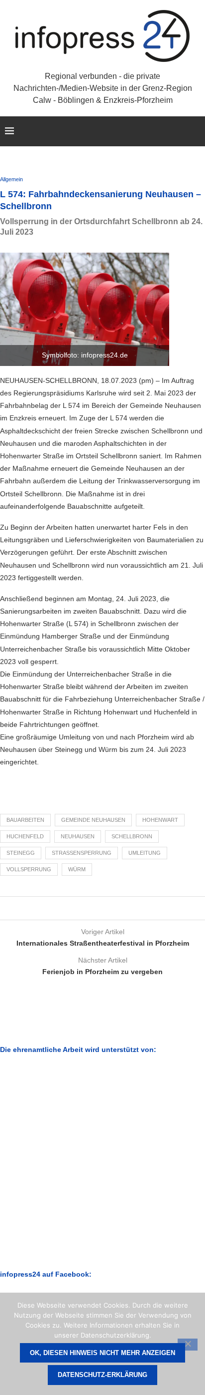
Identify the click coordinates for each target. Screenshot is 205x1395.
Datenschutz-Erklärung (102, 1375)
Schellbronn (131, 836)
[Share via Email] (110, 908)
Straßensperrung (81, 853)
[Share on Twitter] (100, 908)
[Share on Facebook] (91, 908)
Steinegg (20, 853)
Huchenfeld (25, 836)
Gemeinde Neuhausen (93, 820)
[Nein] (188, 1345)
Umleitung (144, 853)
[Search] (195, 131)
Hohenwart (160, 820)
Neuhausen (78, 836)
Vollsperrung (28, 869)
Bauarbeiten (25, 820)
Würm (77, 869)
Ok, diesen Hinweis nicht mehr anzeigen (102, 1353)
